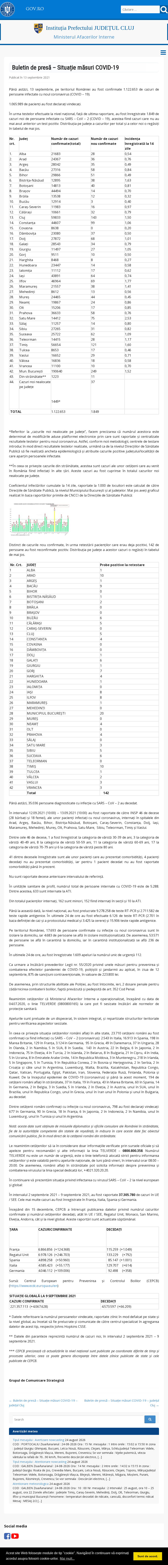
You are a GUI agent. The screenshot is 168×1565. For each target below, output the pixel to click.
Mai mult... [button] (67, 1558)
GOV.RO (35, 8)
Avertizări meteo (25, 1431)
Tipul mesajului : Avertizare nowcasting (38, 1440)
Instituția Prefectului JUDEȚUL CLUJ (90, 28)
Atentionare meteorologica (31, 1484)
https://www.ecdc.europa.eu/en (33, 1285)
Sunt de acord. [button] (147, 1556)
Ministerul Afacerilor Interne (84, 37)
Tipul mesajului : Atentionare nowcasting (39, 1462)
